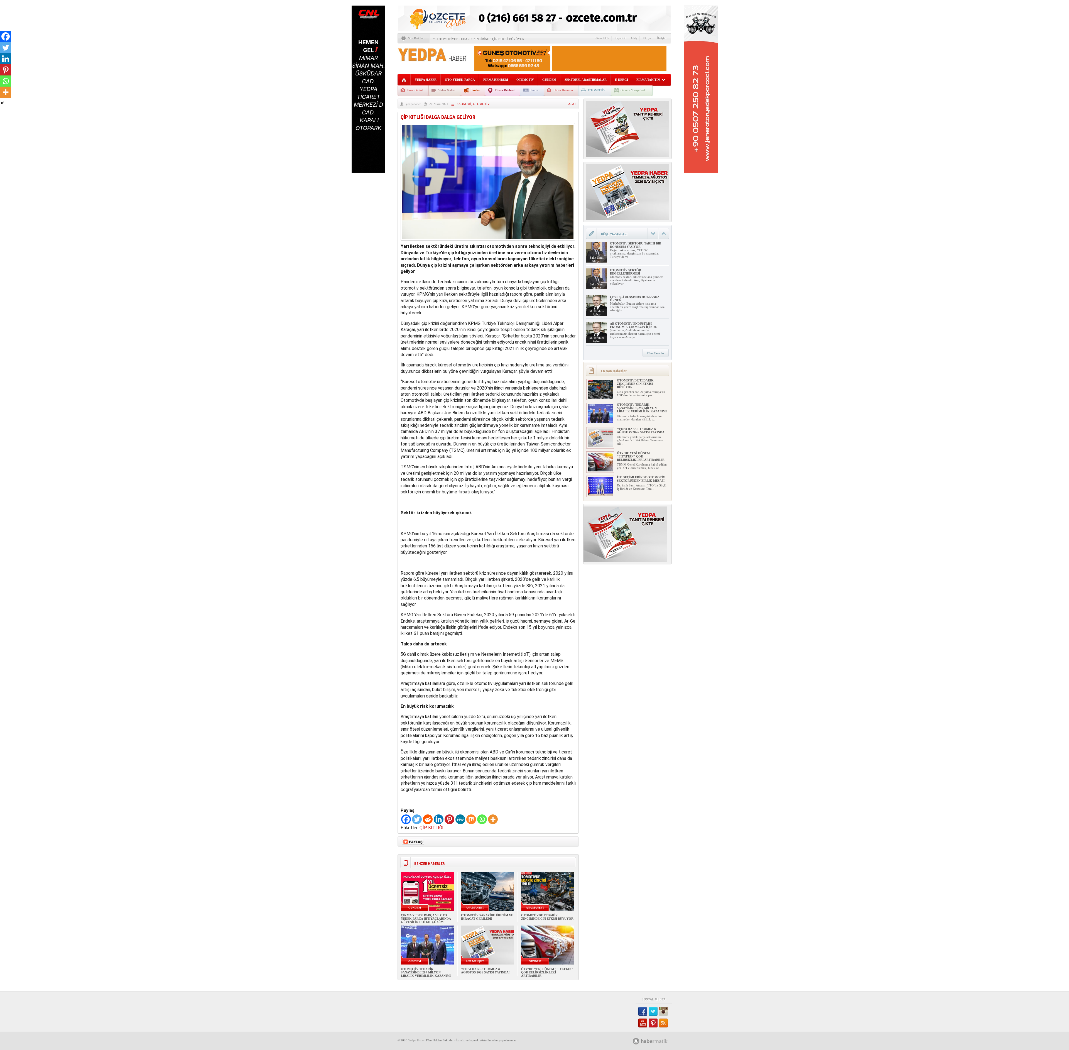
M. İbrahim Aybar (596, 312)
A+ (574, 104)
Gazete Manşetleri (633, 90)
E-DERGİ (621, 79)
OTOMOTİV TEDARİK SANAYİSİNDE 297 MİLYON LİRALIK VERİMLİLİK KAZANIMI (426, 972)
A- (570, 104)
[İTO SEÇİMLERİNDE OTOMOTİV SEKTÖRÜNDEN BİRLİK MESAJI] (600, 494)
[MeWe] (460, 819)
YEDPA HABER (426, 79)
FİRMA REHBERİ (495, 79)
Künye (647, 38)
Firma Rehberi (504, 90)
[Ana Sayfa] (404, 80)
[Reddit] (428, 819)
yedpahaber (413, 104)
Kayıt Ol (620, 38)
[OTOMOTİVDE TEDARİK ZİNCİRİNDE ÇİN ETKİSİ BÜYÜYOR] (600, 398)
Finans (533, 90)
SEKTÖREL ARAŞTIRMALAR (586, 79)
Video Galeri (446, 90)
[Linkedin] (438, 819)
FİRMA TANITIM (648, 79)
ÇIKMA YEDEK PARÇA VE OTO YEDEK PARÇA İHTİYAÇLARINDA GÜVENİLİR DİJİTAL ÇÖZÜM (426, 919)
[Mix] (471, 819)
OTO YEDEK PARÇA (460, 79)
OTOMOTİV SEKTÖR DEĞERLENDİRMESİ (625, 271)
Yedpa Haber (416, 1040)
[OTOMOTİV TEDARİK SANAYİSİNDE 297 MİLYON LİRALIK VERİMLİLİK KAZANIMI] (600, 422)
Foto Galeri (415, 90)
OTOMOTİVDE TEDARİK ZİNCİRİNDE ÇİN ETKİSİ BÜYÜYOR (480, 39)
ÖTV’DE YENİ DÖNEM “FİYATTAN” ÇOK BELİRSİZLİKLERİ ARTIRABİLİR (547, 972)
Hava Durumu (563, 90)
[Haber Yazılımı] (656, 1041)
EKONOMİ (464, 104)
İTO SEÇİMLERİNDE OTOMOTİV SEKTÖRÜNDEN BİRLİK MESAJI (641, 479)
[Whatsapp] (482, 819)
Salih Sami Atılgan (597, 259)
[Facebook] (406, 819)
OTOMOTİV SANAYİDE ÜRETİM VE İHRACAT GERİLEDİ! (487, 917)
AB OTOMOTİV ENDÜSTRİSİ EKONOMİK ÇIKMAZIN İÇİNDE (633, 325)
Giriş (634, 38)
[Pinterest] (449, 819)
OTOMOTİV (525, 79)
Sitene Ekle (602, 38)
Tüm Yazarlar (655, 353)
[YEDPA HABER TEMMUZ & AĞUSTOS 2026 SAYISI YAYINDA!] (600, 446)
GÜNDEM (549, 79)
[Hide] (2, 103)
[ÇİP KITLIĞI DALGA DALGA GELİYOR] (488, 241)
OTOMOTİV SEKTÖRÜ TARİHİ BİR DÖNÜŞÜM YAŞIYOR (635, 245)
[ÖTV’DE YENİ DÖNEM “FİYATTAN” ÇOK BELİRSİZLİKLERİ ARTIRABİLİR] (600, 470)
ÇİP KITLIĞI (431, 827)
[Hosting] (636, 1041)
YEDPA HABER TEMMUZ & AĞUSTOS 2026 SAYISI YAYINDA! (485, 970)
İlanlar (475, 90)
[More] (493, 819)
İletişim (661, 38)
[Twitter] (417, 819)
